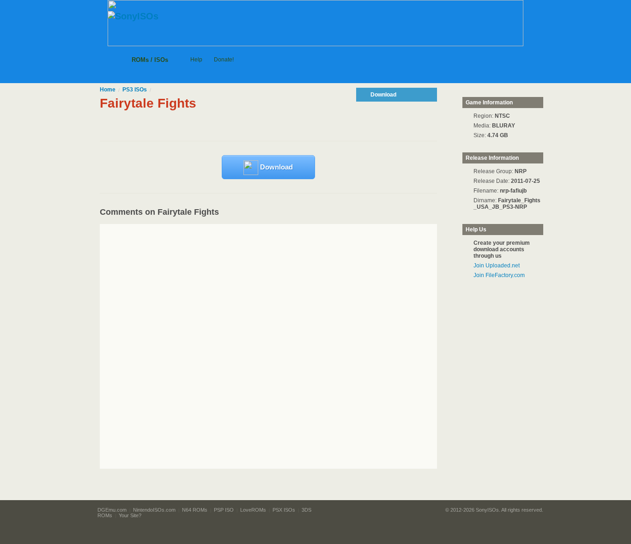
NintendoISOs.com (154, 510)
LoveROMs (253, 510)
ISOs (134, 89)
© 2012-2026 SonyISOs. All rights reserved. (494, 510)
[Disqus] (285, 346)
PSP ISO (224, 510)
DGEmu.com (112, 510)
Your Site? (130, 515)
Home (107, 89)
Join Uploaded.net (496, 265)
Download (275, 167)
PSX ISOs (284, 510)
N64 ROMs (194, 510)
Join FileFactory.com (499, 275)
